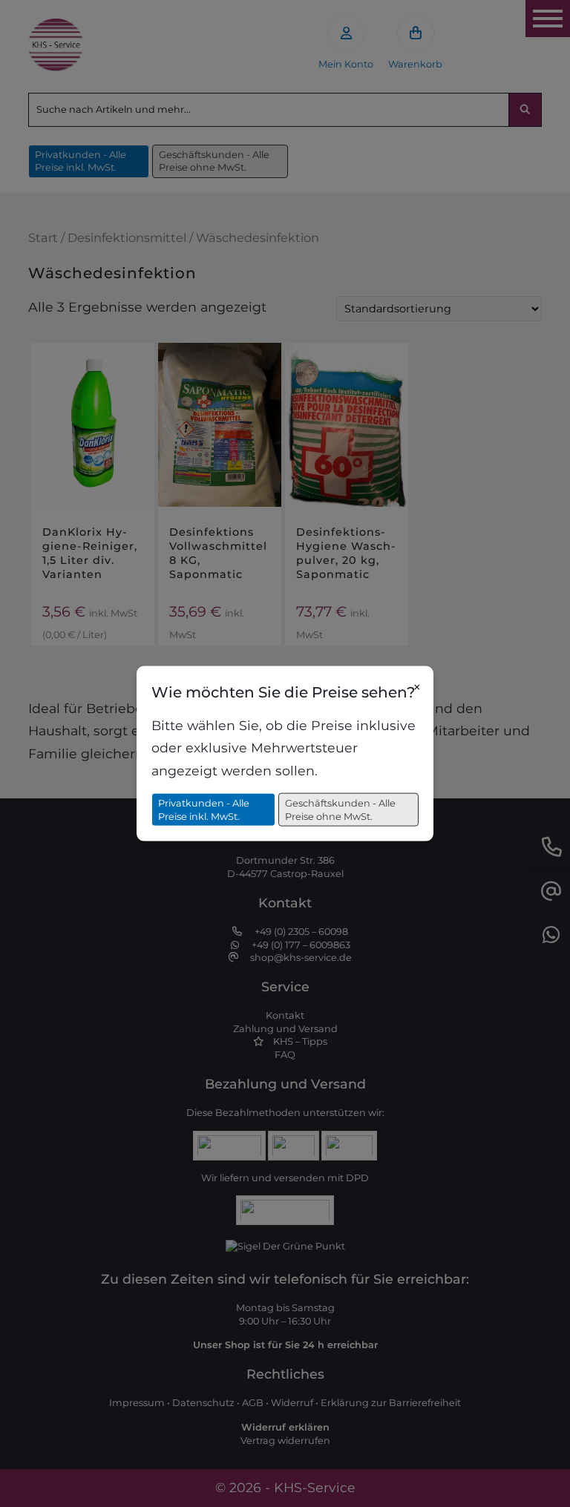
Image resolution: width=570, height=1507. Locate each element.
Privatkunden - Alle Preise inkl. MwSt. (203, 810)
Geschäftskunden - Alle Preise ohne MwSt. (340, 810)
